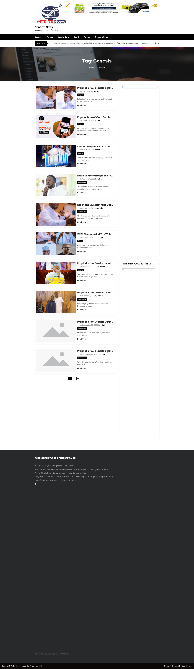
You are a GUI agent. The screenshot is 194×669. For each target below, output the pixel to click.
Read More (81, 105)
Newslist (168, 666)
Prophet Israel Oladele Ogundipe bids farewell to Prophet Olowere (95, 88)
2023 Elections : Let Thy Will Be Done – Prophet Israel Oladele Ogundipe (95, 234)
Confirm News (44, 27)
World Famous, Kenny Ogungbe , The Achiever (55, 466)
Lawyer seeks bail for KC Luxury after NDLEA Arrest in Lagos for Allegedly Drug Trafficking (74, 476)
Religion (80, 95)
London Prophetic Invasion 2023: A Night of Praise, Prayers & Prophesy (95, 146)
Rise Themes (187, 666)
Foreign (87, 37)
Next (78, 378)
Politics (50, 37)
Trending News (101, 37)
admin (96, 91)
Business (38, 37)
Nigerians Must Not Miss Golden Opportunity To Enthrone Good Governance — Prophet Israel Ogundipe (95, 204)
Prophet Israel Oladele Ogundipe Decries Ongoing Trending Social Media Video (95, 351)
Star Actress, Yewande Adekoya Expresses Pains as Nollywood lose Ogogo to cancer (72, 469)
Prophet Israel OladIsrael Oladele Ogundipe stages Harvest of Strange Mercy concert (95, 263)
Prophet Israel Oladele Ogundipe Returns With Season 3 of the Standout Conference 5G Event (95, 321)
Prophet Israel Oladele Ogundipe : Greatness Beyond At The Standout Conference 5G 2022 (95, 292)
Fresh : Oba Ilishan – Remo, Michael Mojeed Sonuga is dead (60, 473)
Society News (63, 37)
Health (76, 37)
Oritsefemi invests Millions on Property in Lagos (55, 480)
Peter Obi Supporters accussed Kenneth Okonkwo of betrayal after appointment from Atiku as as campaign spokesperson (87, 43)
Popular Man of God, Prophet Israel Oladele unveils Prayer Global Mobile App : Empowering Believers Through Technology (95, 117)
